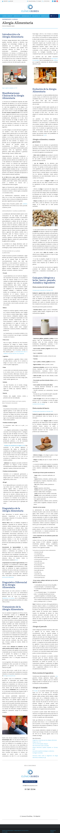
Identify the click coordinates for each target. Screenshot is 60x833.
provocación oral (11, 675)
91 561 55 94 (46, 1)
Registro (6, 1)
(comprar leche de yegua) (39, 404)
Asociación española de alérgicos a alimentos (43, 751)
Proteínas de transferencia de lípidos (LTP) (14, 445)
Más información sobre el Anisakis (41, 745)
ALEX (16, 560)
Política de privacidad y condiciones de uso (13, 830)
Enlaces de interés (53, 831)
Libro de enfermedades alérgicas (40, 743)
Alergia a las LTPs (37, 742)
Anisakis (36, 690)
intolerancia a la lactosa (8, 598)
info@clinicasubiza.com (30, 785)
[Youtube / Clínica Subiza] (57, 1)
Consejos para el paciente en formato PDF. (43, 290)
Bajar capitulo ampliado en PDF (9, 88)
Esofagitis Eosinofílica (38, 753)
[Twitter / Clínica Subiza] (53, 1)
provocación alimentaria (8, 577)
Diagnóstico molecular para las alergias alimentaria (45, 740)
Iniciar (11, 1)
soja (56, 676)
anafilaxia (25, 203)
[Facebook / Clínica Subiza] (55, 1)
